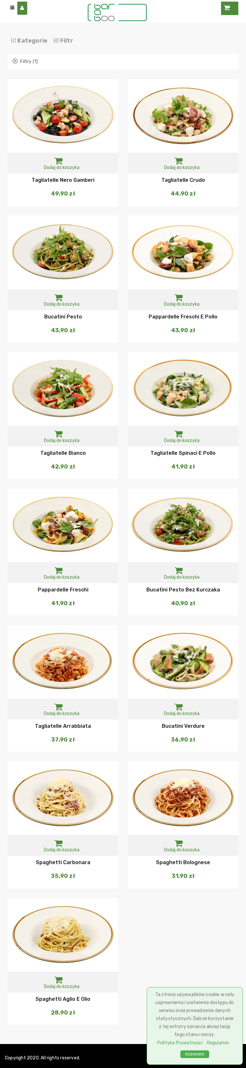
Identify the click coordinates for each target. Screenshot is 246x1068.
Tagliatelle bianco (63, 453)
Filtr (66, 40)
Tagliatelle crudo (183, 180)
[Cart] (229, 8)
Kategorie (31, 40)
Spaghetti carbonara (63, 862)
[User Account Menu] (22, 8)
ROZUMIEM (195, 1054)
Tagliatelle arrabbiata (63, 726)
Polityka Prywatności (180, 1043)
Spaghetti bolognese (183, 862)
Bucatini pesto (63, 317)
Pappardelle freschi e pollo (183, 317)
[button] (61, 163)
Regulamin (218, 1043)
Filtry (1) (28, 61)
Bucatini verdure (183, 726)
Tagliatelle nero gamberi (63, 180)
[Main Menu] (12, 8)
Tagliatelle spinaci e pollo (183, 453)
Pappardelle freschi (63, 590)
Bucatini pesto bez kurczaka (183, 590)
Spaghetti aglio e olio (63, 999)
